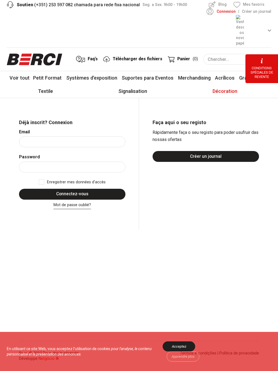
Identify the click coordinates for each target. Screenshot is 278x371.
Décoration (225, 91)
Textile (45, 91)
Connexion (226, 11)
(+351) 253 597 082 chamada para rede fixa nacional (78, 4)
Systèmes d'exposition (91, 78)
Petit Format (47, 78)
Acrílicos (225, 78)
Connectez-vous (72, 193)
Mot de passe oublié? (72, 205)
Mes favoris (253, 4)
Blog (222, 4)
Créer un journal (256, 11)
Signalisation (132, 91)
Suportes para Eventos (147, 78)
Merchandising (194, 78)
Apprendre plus (183, 356)
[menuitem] (253, 30)
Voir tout (20, 78)
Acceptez (179, 346)
